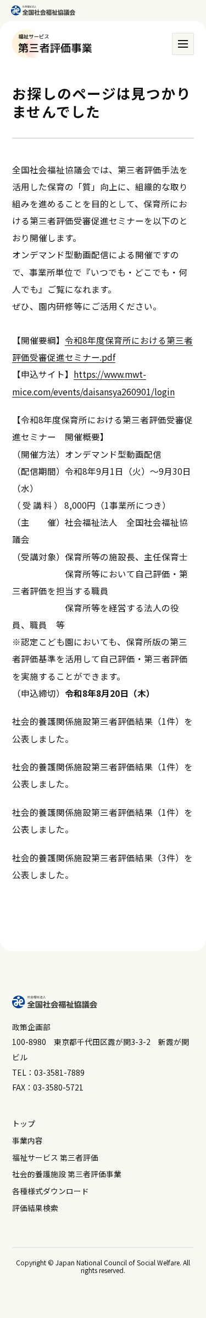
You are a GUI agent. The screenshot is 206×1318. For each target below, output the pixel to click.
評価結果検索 (35, 1207)
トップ (23, 1123)
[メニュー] (183, 44)
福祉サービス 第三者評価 (55, 1157)
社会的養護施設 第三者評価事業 (66, 1173)
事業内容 (27, 1140)
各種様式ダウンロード (50, 1190)
